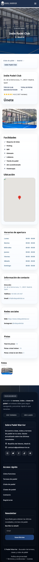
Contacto (7, 495)
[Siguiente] (34, 118)
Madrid (19, 61)
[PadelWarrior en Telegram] (30, 453)
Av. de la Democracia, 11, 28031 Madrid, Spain (18, 288)
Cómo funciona (9, 474)
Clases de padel (9, 489)
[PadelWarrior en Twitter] (13, 453)
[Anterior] (5, 118)
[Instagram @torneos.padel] (7, 453)
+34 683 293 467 (17, 294)
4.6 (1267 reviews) (20, 94)
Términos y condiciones (16, 559)
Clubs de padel (9, 484)
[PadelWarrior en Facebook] (18, 453)
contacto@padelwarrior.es (18, 447)
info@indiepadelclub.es (16, 298)
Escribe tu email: (12, 526)
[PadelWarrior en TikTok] (24, 453)
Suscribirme (19, 537)
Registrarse (8, 500)
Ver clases (28, 415)
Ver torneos (11, 415)
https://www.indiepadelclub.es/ (18, 319)
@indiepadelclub (18, 323)
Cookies (30, 559)
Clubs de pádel (8, 61)
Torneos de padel (10, 479)
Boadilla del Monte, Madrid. (19, 444)
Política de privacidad (19, 556)
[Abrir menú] (35, 3)
